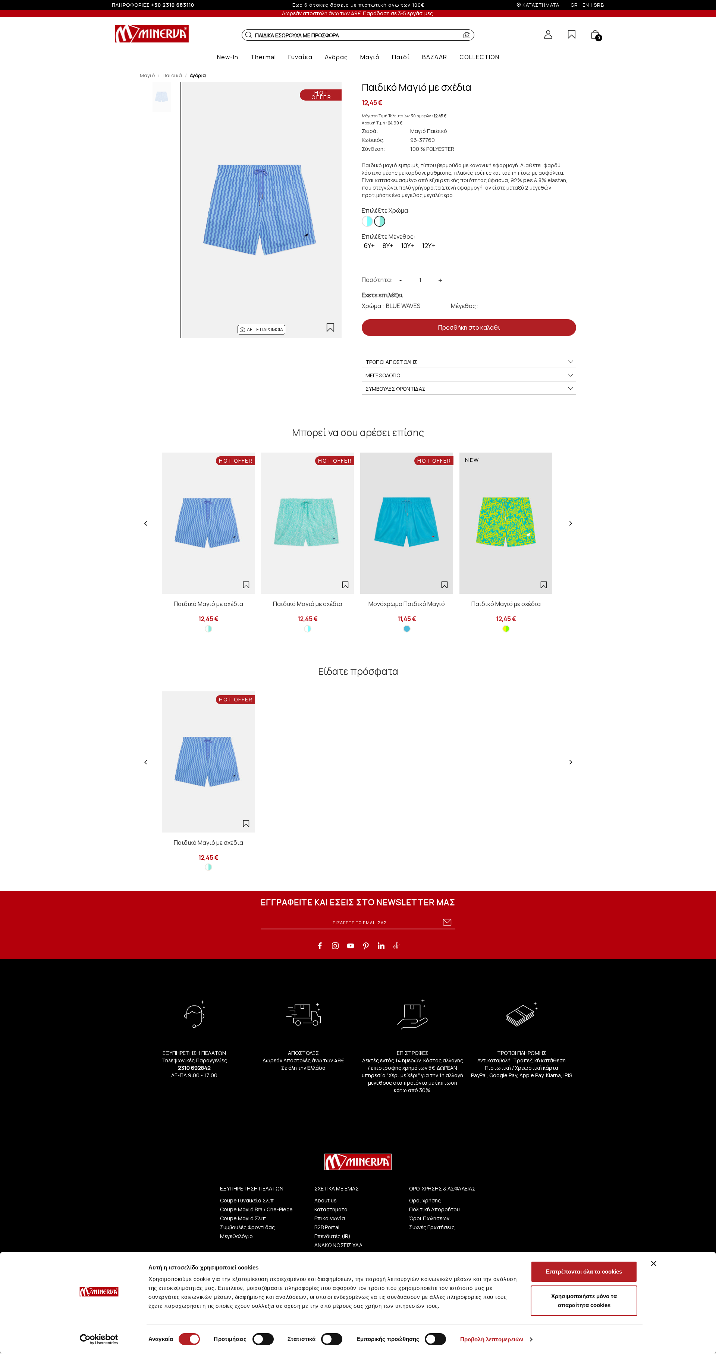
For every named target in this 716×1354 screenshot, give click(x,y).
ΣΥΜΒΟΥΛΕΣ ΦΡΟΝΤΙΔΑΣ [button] (395, 388)
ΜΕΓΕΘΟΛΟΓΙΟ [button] (382, 375)
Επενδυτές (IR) (332, 1236)
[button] (248, 35)
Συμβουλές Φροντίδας (247, 1227)
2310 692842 (194, 1067)
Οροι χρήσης (425, 1200)
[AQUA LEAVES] (367, 221)
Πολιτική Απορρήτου (434, 1209)
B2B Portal (326, 1227)
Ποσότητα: (377, 280)
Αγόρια (198, 75)
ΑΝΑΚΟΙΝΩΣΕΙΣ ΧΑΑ (338, 1245)
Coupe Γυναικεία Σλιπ (247, 1200)
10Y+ (407, 245)
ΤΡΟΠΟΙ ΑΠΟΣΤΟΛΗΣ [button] (391, 361)
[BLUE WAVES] (379, 221)
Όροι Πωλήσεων (429, 1218)
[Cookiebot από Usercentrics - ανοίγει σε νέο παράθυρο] (99, 1339)
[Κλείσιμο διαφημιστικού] (653, 1263)
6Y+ (369, 245)
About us (325, 1200)
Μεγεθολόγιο (236, 1236)
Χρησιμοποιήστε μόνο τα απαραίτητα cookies (584, 1300)
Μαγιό (147, 75)
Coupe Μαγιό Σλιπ (243, 1218)
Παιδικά (172, 75)
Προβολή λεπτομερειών (491, 1339)
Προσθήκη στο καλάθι (469, 327)
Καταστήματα (331, 1209)
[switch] (263, 1339)
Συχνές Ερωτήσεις (432, 1227)
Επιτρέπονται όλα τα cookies (584, 1271)
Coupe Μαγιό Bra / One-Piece (256, 1209)
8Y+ (388, 245)
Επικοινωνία (329, 1218)
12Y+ (428, 245)
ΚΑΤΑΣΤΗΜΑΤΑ (540, 4)
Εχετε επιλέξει (382, 295)
